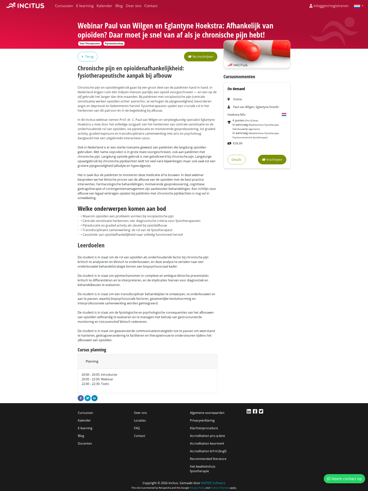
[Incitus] (25, 6)
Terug (89, 56)
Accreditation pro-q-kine (207, 436)
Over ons (133, 5)
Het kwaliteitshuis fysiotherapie (202, 468)
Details (237, 159)
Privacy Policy (197, 487)
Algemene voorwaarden (207, 413)
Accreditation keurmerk (207, 443)
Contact (151, 5)
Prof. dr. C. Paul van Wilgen (139, 120)
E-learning (85, 5)
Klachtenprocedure (204, 428)
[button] (357, 6)
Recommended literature (208, 459)
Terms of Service (220, 487)
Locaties (140, 420)
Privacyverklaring (202, 420)
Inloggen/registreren (331, 5)
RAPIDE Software (213, 483)
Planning (92, 361)
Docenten (85, 443)
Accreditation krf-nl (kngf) (208, 451)
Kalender (104, 5)
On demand (236, 88)
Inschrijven (274, 159)
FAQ (137, 428)
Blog (119, 5)
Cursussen (64, 5)
